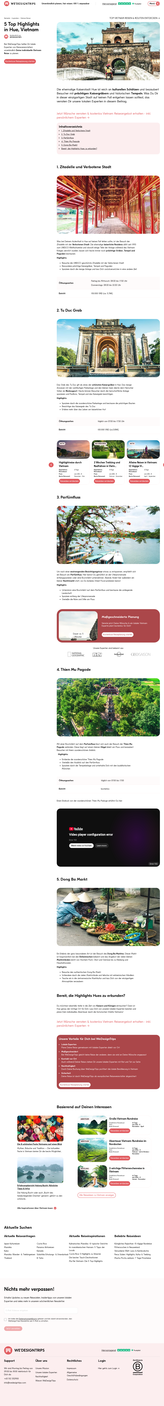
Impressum (71, 1368)
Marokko (8, 1247)
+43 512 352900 (11, 1379)
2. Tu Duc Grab (68, 134)
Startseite (7, 18)
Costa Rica (42, 1244)
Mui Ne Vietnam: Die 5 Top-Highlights (86, 1261)
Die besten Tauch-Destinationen (83, 1257)
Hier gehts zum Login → (108, 1368)
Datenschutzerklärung (28, 1319)
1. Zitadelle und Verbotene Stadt (75, 131)
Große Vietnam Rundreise (123, 1118)
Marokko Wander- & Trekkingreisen (19, 1254)
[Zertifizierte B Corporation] (145, 1367)
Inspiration (15, 18)
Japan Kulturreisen (12, 1244)
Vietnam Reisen (26, 18)
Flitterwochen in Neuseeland (127, 1247)
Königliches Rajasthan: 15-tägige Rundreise (133, 1244)
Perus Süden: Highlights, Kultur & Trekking (132, 1254)
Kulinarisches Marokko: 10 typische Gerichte (88, 1244)
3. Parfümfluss (67, 138)
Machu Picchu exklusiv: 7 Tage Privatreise (132, 1258)
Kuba (6, 1251)
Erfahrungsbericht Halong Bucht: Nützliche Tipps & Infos (37, 1187)
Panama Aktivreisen (45, 1247)
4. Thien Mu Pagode (70, 141)
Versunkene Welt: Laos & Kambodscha (131, 1251)
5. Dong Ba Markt (69, 145)
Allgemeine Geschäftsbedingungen (77, 1374)
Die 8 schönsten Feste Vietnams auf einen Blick (39, 1144)
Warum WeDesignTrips (45, 1381)
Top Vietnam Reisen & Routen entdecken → (134, 18)
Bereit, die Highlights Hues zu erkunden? (79, 149)
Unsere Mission (42, 1368)
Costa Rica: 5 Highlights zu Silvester (85, 1254)
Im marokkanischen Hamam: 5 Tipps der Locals (87, 1249)
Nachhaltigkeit (41, 1376)
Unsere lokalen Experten (46, 1372)
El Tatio (40, 1258)
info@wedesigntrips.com (15, 1383)
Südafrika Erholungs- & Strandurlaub (52, 1254)
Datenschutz (72, 1380)
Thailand (8, 1258)
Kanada (40, 1251)
